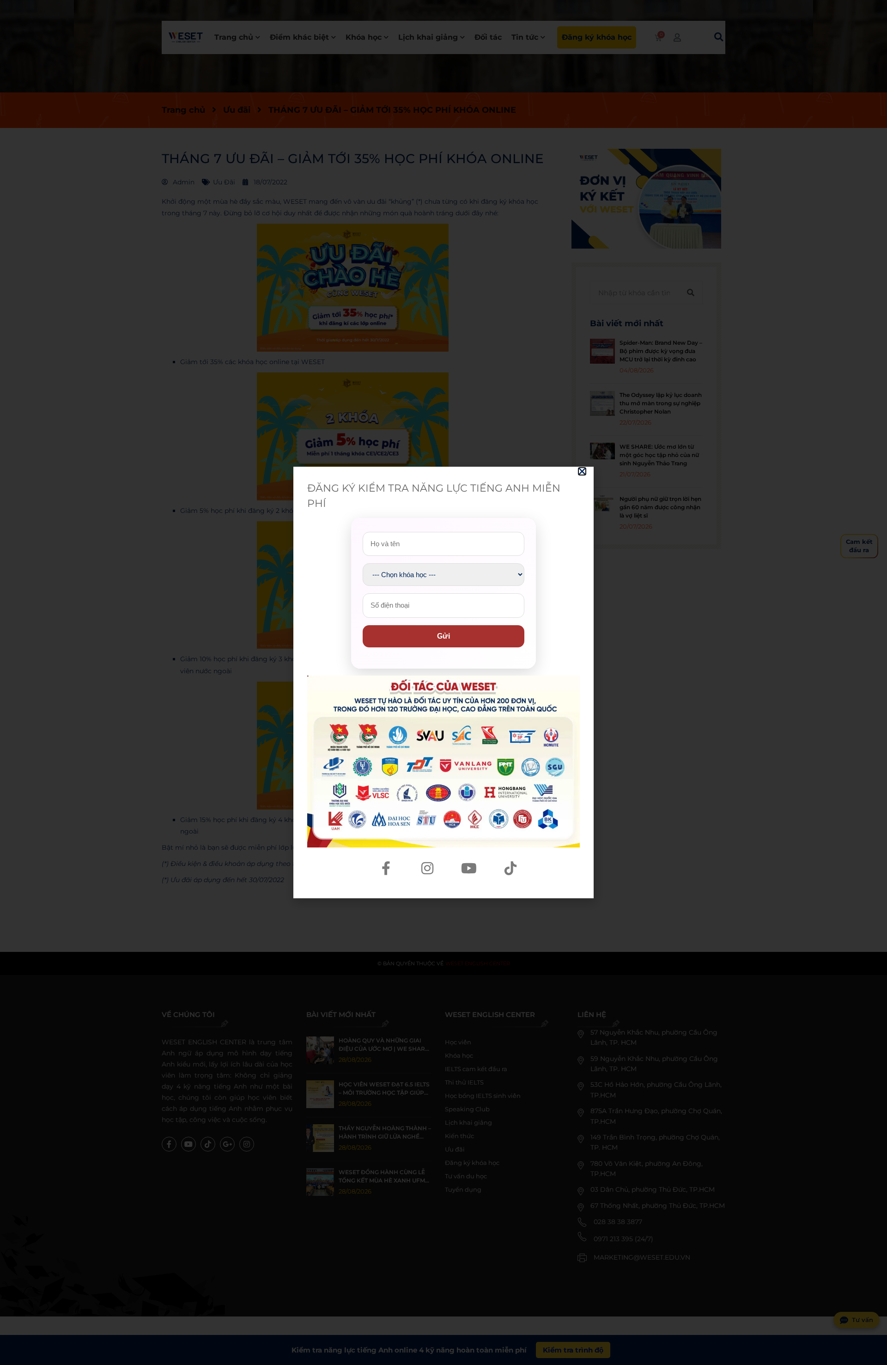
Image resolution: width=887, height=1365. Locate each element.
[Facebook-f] (386, 868)
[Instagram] (427, 868)
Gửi (443, 636)
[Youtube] (469, 868)
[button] (582, 471)
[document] (443, 682)
